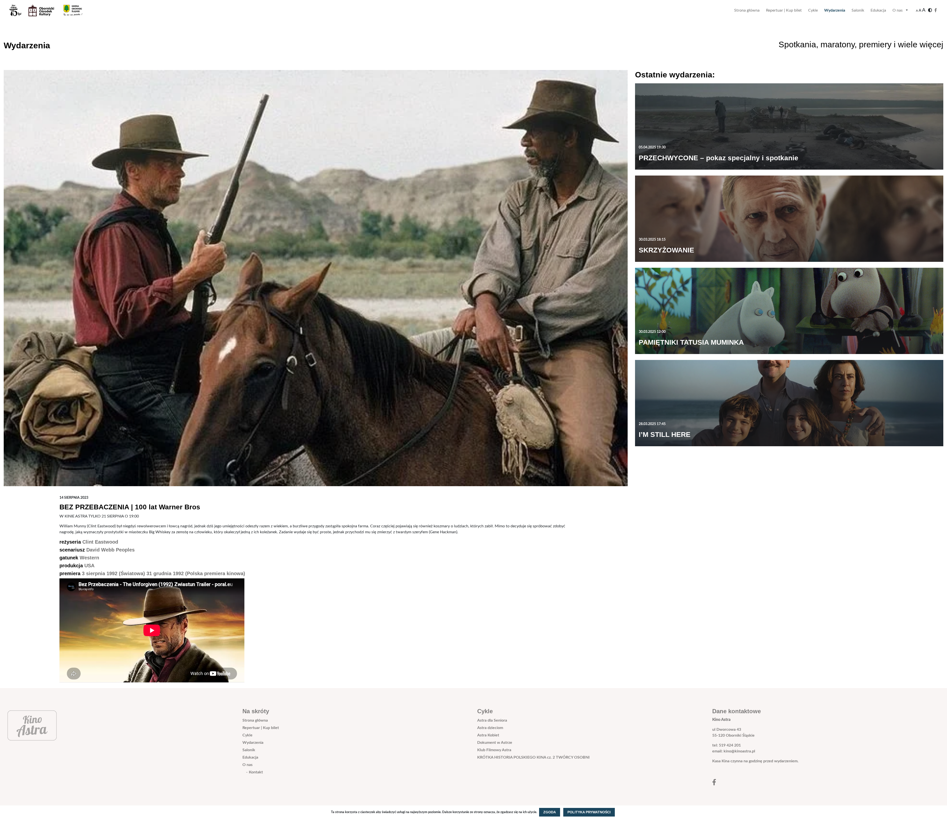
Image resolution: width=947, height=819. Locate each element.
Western (89, 557)
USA (89, 565)
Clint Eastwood (100, 542)
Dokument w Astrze (494, 743)
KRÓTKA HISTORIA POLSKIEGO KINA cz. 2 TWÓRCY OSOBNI (533, 757)
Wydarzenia (834, 10)
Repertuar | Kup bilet (784, 10)
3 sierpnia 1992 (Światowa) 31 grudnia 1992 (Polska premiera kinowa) (163, 573)
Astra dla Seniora (492, 720)
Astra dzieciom (490, 728)
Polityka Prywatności (589, 812)
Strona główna (747, 10)
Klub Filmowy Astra (494, 750)
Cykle (813, 10)
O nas (897, 10)
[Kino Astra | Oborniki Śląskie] (50, 10)
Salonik (858, 10)
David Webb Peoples (110, 549)
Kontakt (256, 772)
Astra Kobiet (488, 735)
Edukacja (878, 10)
